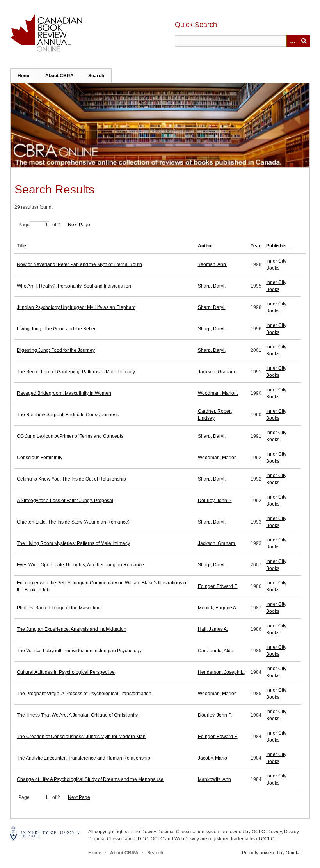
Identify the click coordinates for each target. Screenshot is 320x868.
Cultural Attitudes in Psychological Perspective (66, 672)
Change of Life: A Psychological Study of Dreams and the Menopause (90, 779)
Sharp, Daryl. (212, 286)
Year (256, 246)
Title (21, 246)
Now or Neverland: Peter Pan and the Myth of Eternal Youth (79, 264)
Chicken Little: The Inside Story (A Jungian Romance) (73, 522)
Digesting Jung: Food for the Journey (56, 350)
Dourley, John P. (215, 500)
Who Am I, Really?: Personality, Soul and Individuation (74, 286)
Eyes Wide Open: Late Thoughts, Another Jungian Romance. (81, 565)
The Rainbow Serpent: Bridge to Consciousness (68, 414)
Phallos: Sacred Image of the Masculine (59, 608)
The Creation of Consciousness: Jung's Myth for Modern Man (81, 736)
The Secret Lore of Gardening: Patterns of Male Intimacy (76, 372)
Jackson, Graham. (217, 372)
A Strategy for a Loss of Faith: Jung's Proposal (65, 500)
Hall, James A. (213, 629)
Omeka (293, 853)
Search (96, 75)
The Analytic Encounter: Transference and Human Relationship (83, 758)
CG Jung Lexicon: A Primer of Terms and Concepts (70, 436)
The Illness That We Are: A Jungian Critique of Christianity (77, 715)
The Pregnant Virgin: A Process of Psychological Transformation (84, 693)
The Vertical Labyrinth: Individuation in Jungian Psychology (79, 650)
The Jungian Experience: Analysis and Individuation (71, 629)
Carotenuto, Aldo (215, 650)
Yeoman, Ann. (212, 264)
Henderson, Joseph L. (221, 672)
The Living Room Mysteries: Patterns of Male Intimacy (73, 543)
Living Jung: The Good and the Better (56, 329)
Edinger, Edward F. (218, 586)
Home (24, 75)
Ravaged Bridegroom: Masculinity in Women (64, 393)
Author (205, 246)
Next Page (79, 224)
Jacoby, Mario (212, 758)
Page (24, 224)
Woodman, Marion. (218, 393)
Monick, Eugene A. (217, 608)
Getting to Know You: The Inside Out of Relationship (71, 479)
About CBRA (59, 75)
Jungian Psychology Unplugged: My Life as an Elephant (76, 307)
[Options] (292, 41)
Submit (304, 41)
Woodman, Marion (217, 693)
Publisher (277, 246)
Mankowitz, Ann (214, 779)
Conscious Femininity (39, 457)
